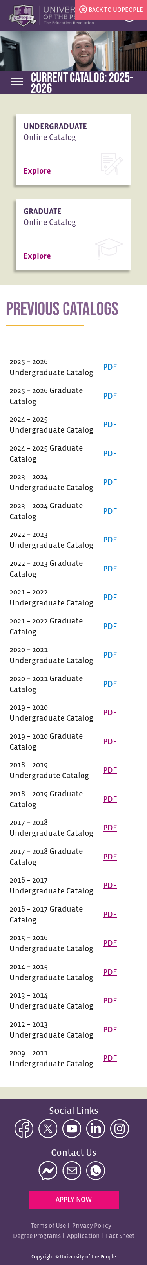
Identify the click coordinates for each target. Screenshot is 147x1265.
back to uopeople (116, 10)
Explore (37, 171)
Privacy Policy (91, 1226)
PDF (110, 367)
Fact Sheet (120, 1236)
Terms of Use (48, 1226)
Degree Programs (37, 1236)
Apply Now (74, 1200)
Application (83, 1236)
